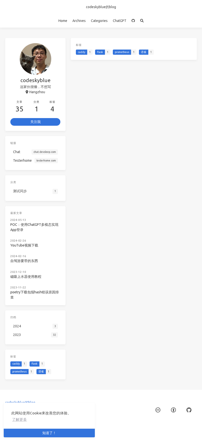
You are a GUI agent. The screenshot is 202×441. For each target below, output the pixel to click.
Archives (79, 21)
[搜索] (142, 21)
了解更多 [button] (19, 419)
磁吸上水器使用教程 (25, 277)
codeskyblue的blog (101, 7)
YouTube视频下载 (24, 245)
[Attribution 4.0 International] (173, 410)
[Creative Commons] (158, 410)
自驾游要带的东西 (24, 261)
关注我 (35, 122)
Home (62, 21)
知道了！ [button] (49, 433)
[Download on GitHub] (133, 21)
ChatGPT (119, 21)
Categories (99, 21)
